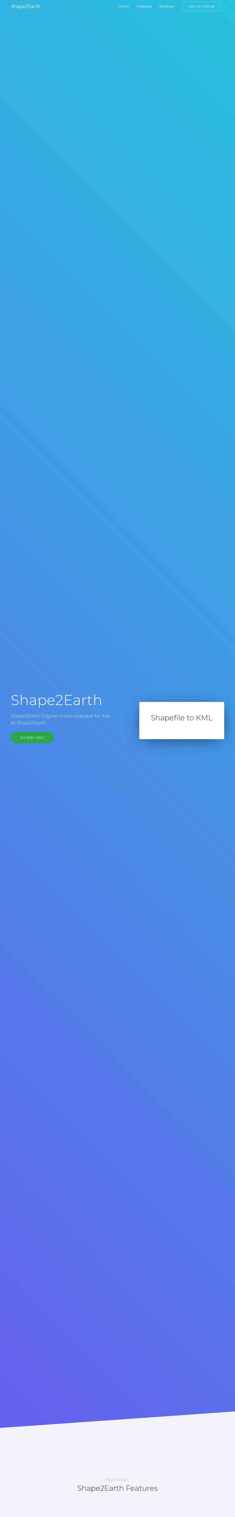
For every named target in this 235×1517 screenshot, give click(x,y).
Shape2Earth (25, 6)
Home (123, 6)
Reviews (166, 6)
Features (144, 6)
